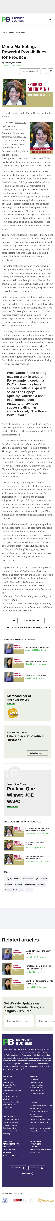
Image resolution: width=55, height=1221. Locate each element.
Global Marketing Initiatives (39, 1131)
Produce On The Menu (14, 890)
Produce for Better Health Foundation (30, 884)
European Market (36, 1085)
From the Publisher (37, 1082)
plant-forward (41, 879)
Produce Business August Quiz (41, 1105)
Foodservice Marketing (11, 1125)
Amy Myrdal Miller (13, 63)
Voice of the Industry (37, 1091)
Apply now (11, 703)
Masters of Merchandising (12, 1102)
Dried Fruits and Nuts (10, 1122)
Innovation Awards (36, 1117)
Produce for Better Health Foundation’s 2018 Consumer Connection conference (14, 129)
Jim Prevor (34, 1079)
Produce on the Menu (17, 33)
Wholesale (6, 1099)
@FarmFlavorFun (21, 610)
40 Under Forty (35, 1108)
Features (6, 1079)
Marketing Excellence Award (40, 1120)
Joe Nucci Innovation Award (40, 1128)
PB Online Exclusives (10, 1096)
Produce (8, 884)
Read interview (12, 806)
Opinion (4, 33)
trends (28, 890)
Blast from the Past (9, 1085)
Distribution (7, 1088)
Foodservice (28, 879)
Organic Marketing (9, 1128)
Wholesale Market (36, 1088)
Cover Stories (8, 1082)
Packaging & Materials (11, 1120)
